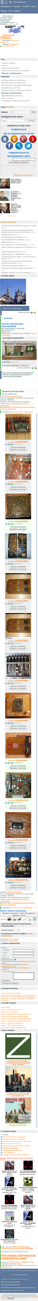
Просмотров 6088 (17, 523)
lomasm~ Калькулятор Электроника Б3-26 (15, 1014)
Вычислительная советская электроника (16, 85)
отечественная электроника (10, 993)
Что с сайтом (14, 11)
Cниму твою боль (10, 234)
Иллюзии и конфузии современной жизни (18, 269)
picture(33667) (18, 481)
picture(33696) (18, 720)
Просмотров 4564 (17, 802)
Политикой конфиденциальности (10, 1285)
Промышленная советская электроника (16, 90)
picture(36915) (14, 939)
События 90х (9, 1176)
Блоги (33, 6)
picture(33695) (18, 680)
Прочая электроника (11, 93)
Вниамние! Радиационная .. (28, 1174)
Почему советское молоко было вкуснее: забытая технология (16, 262)
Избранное (3, 42)
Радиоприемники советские (11, 96)
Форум (4, 11)
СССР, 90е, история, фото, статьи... (9, 1222)
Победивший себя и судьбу (14, 237)
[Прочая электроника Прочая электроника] (19, 359)
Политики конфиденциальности (14, 965)
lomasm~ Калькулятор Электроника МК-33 (16, 1021)
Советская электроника (9, 1012)
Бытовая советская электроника (13, 80)
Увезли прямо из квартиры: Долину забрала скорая (16, 181)
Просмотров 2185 (13, 361)
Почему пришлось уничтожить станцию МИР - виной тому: (9, 1189)
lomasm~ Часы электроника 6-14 (12, 1023)
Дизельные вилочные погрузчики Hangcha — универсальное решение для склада (18, 231)
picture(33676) (18, 521)
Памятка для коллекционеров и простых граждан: (28, 1188)
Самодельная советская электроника (15, 101)
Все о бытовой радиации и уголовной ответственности (28, 1171)
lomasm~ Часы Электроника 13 (12, 1025)
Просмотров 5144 (17, 683)
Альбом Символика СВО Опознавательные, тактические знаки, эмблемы (18, 1062)
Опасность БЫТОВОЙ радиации (28, 1191)
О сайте (26, 6)
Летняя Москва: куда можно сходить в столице (18, 226)
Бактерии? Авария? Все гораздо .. (9, 1193)
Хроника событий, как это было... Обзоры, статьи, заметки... (9, 1172)
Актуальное (15, 40)
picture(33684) (18, 601)
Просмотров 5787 (17, 444)
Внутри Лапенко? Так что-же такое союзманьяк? (9, 1240)
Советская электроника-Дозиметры (13, 1027)
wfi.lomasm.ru (24, 1274)
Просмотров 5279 (17, 484)
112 (31, 412)
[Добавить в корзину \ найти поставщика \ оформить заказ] (18, 919)
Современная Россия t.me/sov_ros (9, 45)
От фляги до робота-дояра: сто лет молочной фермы (18, 258)
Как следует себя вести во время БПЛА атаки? (18, 1257)
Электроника (5, 1007)
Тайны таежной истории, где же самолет (18, 248)
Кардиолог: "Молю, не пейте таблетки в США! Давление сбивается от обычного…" (16, 208)
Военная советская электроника (13, 83)
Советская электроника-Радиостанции (14, 1016)
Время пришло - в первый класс (16, 254)
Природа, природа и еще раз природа (18, 272)
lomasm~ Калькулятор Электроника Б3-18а (16, 1018)
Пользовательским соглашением (10, 1282)
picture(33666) (18, 442)
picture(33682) (18, 561)
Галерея (17, 6)
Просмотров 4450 (17, 882)
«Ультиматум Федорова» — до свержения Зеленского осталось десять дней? (16, 195)
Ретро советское (7, 98)
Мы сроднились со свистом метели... (18, 245)
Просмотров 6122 (17, 563)
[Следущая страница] (36, 652)
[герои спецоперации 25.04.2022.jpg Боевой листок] (18, 1123)
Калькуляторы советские (10, 88)
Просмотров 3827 (17, 643)
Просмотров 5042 (17, 762)
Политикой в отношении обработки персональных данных (18, 1287)
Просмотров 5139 (17, 722)
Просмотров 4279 (17, 842)
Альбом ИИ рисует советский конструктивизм (18, 1094)
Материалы (6, 6)
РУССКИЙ (9, 107)
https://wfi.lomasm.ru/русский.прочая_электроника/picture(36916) (17, 1247)
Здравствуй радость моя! (13, 252)
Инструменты (19, 2)
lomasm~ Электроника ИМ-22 (11, 1010)
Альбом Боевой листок (18, 1125)
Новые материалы (8, 222)
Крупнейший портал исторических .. (9, 1225)
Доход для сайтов (12, 215)
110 (25, 412)
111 (28, 412)
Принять (10, 1298)
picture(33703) (18, 800)
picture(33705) (18, 840)
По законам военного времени (15, 240)
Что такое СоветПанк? (9, 1243)
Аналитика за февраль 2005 (14, 265)
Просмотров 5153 (17, 603)
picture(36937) (13, 941)
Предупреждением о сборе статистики (12, 1290)
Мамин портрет (10, 242)
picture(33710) (18, 880)
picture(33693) (18, 641)
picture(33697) (18, 760)
